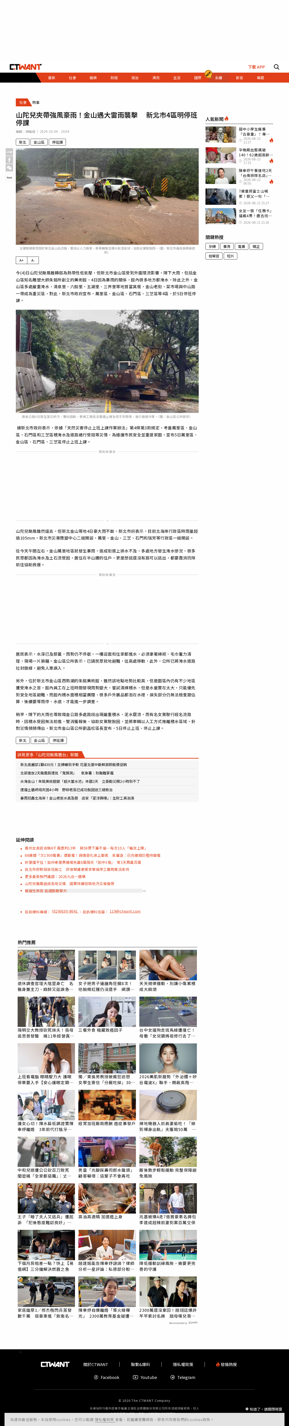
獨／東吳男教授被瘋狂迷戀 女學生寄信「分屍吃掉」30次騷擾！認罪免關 (106, 1079)
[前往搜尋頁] (276, 67)
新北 (22, 142)
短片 (230, 256)
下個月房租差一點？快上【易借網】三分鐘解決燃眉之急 (46, 1266)
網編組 (30, 131)
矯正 (256, 246)
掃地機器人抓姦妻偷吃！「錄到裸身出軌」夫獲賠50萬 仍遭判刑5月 (167, 1126)
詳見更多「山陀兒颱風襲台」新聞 (47, 754)
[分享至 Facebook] (9, 160)
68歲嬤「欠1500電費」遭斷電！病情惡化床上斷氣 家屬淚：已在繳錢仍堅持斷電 (93, 855)
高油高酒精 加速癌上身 (100, 1216)
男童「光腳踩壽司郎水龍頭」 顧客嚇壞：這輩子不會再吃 (107, 1173)
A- (33, 260)
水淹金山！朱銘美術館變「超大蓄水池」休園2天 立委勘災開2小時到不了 (80, 781)
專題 (260, 77)
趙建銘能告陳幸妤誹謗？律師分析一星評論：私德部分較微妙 (106, 1266)
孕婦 (212, 246)
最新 (51, 78)
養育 (227, 246)
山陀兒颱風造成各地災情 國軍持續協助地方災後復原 (69, 883)
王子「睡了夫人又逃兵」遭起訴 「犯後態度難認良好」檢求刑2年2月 (46, 1219)
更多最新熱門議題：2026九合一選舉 (55, 876)
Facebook (110, 1377)
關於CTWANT (95, 1364)
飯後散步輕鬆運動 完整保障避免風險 (167, 1173)
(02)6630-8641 (65, 911)
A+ (21, 260)
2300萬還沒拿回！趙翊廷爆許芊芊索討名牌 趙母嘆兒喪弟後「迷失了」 (168, 1313)
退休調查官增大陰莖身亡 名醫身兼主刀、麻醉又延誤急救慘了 (46, 986)
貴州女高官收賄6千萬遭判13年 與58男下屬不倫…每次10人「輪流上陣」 (86, 848)
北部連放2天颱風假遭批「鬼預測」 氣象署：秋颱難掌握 (67, 773)
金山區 (39, 142)
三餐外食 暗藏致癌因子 (100, 1030)
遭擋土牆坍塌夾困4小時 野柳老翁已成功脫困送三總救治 (66, 789)
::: (20, 84)
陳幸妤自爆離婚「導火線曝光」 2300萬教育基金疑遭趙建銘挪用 (106, 1313)
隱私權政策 (105, 1419)
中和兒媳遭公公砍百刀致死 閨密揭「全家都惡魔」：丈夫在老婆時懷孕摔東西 (46, 1173)
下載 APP (256, 66)
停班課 (57, 142)
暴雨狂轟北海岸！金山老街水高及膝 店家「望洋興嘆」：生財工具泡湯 (77, 798)
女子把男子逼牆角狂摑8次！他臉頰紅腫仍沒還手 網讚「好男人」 (105, 986)
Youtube (149, 1377)
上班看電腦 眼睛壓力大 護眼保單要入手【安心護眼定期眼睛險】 (46, 1079)
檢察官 (214, 256)
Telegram (186, 1377)
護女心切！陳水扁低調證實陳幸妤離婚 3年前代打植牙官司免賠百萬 (46, 1126)
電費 (241, 246)
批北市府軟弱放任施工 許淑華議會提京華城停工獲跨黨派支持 (77, 869)
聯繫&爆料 (140, 1364)
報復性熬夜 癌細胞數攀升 (46, 891)
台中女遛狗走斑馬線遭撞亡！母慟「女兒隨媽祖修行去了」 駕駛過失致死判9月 (168, 1033)
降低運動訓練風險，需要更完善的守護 (167, 1266)
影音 (239, 77)
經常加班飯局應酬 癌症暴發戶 (106, 1123)
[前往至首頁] (26, 67)
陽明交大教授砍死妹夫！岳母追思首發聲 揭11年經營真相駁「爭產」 (46, 1033)
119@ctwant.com (125, 911)
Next (9, 177)
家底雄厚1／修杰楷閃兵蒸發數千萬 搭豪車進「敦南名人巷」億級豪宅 (46, 1313)
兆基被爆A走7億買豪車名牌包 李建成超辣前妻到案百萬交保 (168, 1219)
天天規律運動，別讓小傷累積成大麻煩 (167, 986)
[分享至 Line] (9, 152)
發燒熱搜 (228, 1364)
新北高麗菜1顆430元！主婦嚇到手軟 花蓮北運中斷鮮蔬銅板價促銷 (73, 764)
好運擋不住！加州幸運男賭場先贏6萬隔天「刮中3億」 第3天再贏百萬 (83, 862)
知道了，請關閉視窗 (266, 1409)
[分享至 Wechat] (9, 167)
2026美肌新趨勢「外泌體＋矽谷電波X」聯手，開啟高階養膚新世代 (168, 1079)
